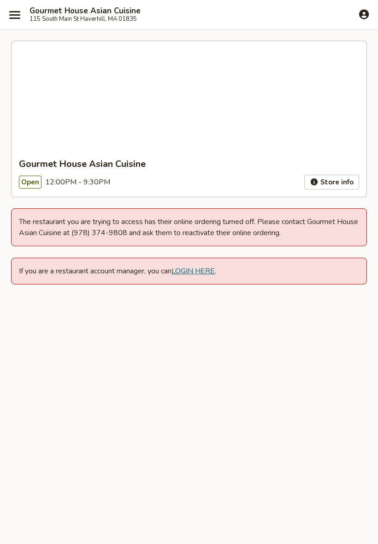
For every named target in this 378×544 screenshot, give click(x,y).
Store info (336, 182)
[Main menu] (15, 15)
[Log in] (364, 14)
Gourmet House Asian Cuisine (85, 11)
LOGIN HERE (193, 271)
